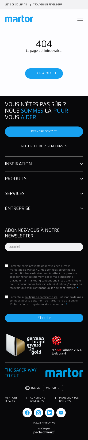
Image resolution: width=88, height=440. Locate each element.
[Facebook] (27, 412)
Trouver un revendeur (47, 5)
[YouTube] (61, 412)
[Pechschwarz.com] (44, 432)
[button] (80, 18)
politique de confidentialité (40, 297)
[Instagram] (38, 412)
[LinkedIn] (49, 412)
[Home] (19, 18)
